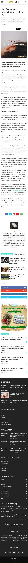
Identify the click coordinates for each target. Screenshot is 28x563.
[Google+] (9, 552)
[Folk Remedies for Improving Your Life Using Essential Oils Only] (5, 451)
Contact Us (3, 417)
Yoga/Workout (4, 466)
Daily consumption (5, 496)
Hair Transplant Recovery (19, 200)
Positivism (3, 470)
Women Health (4, 489)
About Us (3, 415)
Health (2, 479)
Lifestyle (3, 484)
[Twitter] (22, 552)
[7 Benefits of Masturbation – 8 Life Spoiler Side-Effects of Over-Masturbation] (5, 435)
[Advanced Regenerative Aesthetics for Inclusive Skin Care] (5, 269)
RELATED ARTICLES (7, 254)
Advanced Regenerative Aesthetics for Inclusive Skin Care (17, 269)
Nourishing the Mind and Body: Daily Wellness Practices (16, 276)
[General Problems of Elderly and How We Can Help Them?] (5, 388)
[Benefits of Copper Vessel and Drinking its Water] (5, 395)
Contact (16, 558)
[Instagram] (14, 552)
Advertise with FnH (5, 420)
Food (2, 482)
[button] (26, 2)
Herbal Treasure (5, 493)
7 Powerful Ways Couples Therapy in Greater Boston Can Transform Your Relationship (12, 359)
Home (2, 5)
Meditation (3, 468)
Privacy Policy (4, 422)
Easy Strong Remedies (6, 486)
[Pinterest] (18, 552)
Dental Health (4, 491)
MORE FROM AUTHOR (19, 254)
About (11, 558)
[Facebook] (5, 552)
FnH (14, 231)
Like (25, 287)
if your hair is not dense (17, 190)
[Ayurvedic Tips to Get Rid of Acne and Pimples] (5, 402)
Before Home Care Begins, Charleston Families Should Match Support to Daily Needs (12, 348)
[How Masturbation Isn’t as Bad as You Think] (5, 443)
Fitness (2, 498)
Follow (24, 290)
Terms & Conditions (6, 424)
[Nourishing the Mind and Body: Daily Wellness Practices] (5, 277)
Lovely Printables (5, 461)
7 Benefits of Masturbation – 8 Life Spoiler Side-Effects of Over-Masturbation (18, 435)
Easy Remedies (4, 463)
